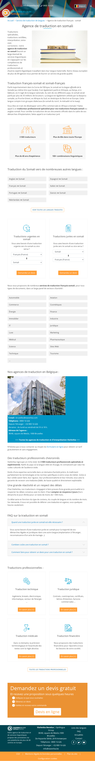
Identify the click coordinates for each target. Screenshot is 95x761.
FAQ (79, 731)
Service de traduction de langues (30, 20)
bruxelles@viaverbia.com (27, 417)
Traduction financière (68, 635)
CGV (18, 754)
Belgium (82, 6)
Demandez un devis (26, 273)
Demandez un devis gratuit (43, 688)
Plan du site (72, 754)
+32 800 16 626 (59, 745)
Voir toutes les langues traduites (47, 210)
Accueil (11, 20)
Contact (78, 738)
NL (91, 6)
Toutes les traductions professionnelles (47, 669)
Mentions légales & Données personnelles (43, 754)
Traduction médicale (27, 635)
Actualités (78, 735)
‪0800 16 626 (56, 742)
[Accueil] (17, 12)
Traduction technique (26, 589)
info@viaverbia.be (51, 748)
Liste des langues (78, 728)
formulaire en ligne (55, 447)
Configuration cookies (47, 758)
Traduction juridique (68, 589)
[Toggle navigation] (91, 12)
